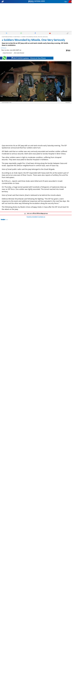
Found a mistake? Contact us (36, 217)
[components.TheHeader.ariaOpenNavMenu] (11, 1)
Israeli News (17, 36)
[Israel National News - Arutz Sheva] (36, 1)
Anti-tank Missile (19, 53)
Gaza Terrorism (7, 53)
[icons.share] (70, 1)
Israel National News (7, 36)
